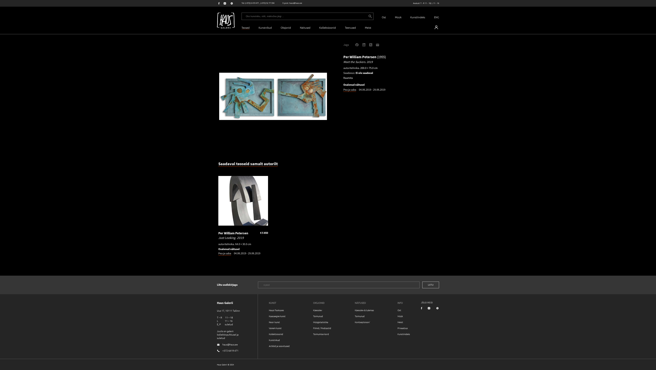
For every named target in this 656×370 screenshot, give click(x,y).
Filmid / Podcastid (322, 328)
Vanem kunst (275, 328)
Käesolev (317, 310)
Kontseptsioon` (362, 322)
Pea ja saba (349, 89)
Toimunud (318, 316)
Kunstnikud (265, 27)
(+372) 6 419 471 (252, 3)
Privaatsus (403, 328)
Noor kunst (274, 322)
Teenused (350, 27)
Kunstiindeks (417, 17)
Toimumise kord (321, 334)
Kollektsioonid (327, 27)
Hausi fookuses (276, 310)
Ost (384, 17)
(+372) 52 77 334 (267, 3)
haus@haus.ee (295, 3)
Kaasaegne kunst (277, 316)
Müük (398, 17)
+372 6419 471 (230, 350)
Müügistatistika (320, 322)
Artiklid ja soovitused (279, 346)
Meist (400, 322)
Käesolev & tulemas (364, 310)
